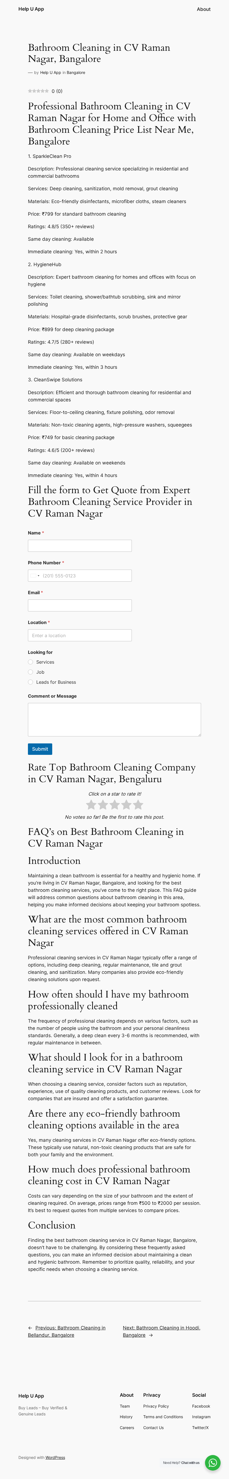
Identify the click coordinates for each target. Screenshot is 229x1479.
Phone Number (46, 562)
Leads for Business (56, 682)
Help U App (31, 9)
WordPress (55, 1457)
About (204, 9)
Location (39, 622)
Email (35, 592)
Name (36, 533)
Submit (40, 749)
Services (45, 662)
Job (40, 672)
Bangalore (76, 72)
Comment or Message (52, 696)
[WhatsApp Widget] (213, 1463)
